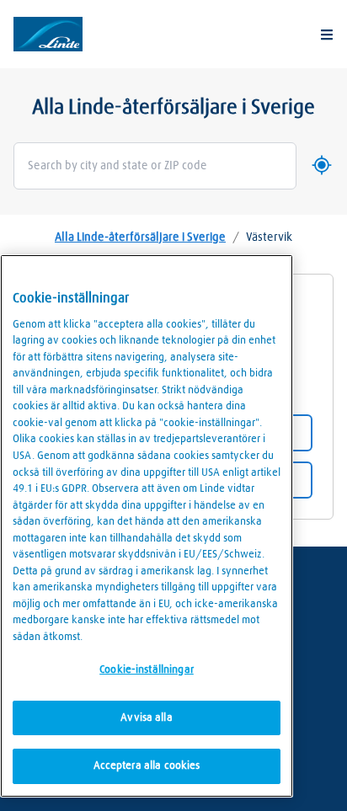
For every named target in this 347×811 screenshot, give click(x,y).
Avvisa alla (146, 717)
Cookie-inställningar (146, 669)
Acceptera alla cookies (146, 765)
